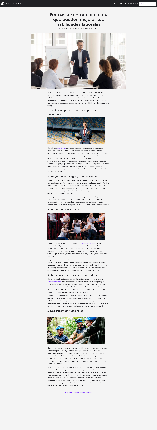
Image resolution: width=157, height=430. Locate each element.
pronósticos (61, 148)
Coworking (64, 28)
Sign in (129, 3)
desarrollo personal (54, 282)
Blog (114, 3)
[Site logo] (11, 3)
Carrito (120, 3)
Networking (76, 28)
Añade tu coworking (148, 3)
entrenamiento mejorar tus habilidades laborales (78, 392)
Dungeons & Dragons (89, 243)
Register (135, 3)
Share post (94, 28)
